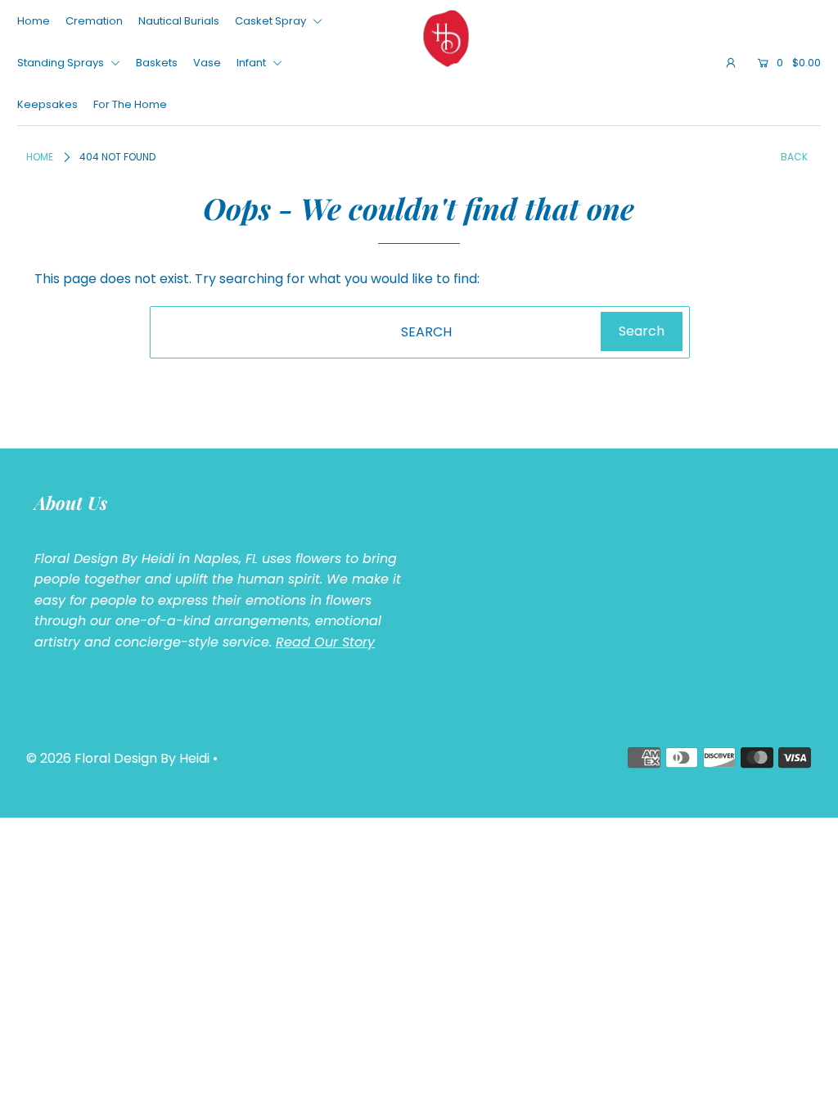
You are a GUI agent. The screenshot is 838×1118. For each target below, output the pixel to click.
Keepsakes (47, 104)
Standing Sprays (61, 62)
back (794, 157)
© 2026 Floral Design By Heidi (118, 758)
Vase (207, 62)
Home (33, 21)
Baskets (157, 62)
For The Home (130, 104)
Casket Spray (272, 21)
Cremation (94, 21)
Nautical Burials (178, 21)
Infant (252, 62)
